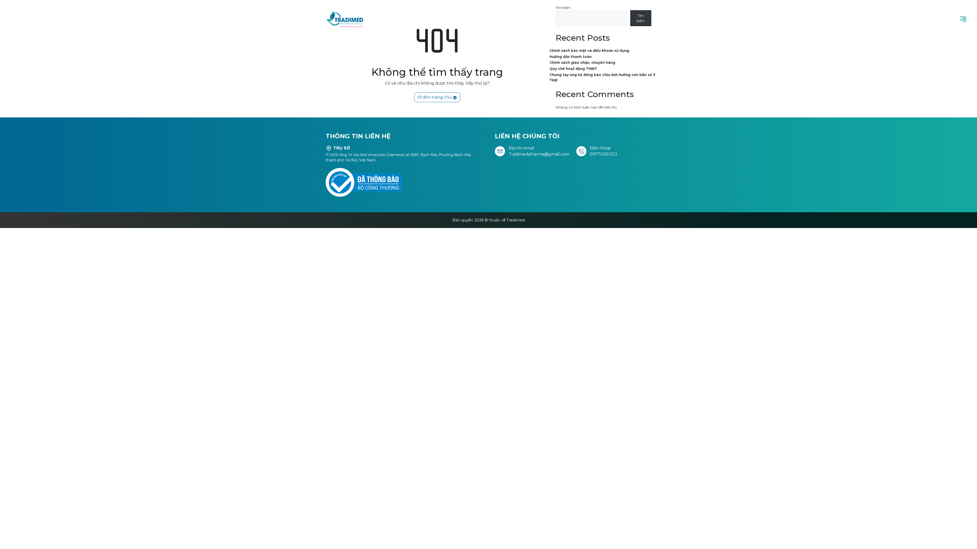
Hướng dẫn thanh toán (571, 57)
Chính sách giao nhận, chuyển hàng (582, 62)
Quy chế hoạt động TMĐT (573, 69)
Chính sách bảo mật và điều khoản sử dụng (589, 51)
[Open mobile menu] (963, 19)
